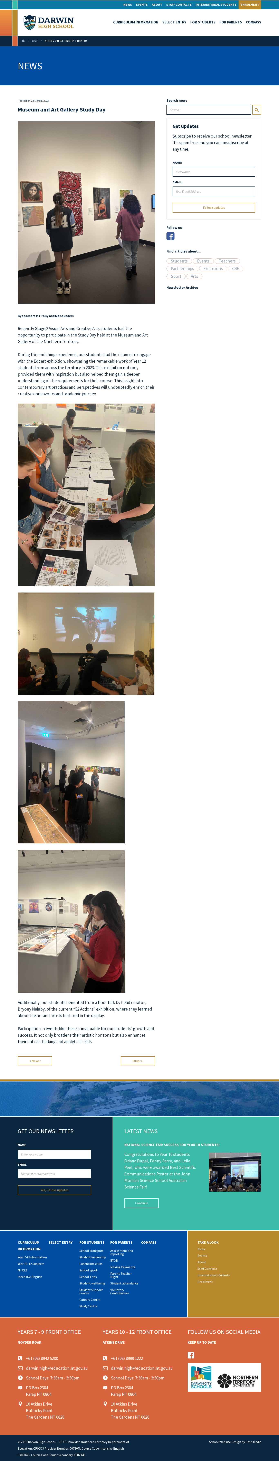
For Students (202, 22)
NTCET (23, 1270)
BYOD (114, 1260)
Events (142, 4)
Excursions (213, 268)
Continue (141, 1203)
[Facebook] (170, 236)
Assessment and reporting (121, 1252)
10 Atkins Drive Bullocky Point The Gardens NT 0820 (45, 1410)
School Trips (88, 1277)
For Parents (231, 22)
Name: (177, 162)
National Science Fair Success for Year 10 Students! (172, 1144)
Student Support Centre (91, 1291)
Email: (177, 182)
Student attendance (124, 1283)
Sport (176, 276)
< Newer (35, 1061)
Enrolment (250, 4)
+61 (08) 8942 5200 (42, 1358)
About (157, 4)
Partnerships (182, 268)
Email (22, 1164)
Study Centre (88, 1306)
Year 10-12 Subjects (31, 1264)
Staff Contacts (179, 4)
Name (22, 1145)
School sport (88, 1270)
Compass (253, 22)
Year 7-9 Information (32, 1257)
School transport (91, 1251)
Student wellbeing (92, 1283)
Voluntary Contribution (119, 1291)
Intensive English (30, 1277)
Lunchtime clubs (91, 1264)
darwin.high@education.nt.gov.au (57, 1368)
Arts (194, 276)
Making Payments (122, 1267)
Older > (138, 1061)
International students (216, 4)
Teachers (227, 261)
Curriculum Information (135, 22)
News (127, 4)
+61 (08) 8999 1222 (127, 1358)
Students (179, 261)
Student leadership (92, 1257)
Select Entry (174, 22)
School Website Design (225, 1442)
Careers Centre (89, 1300)
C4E (235, 268)
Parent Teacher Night (121, 1275)
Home (23, 41)
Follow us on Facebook (191, 1355)
